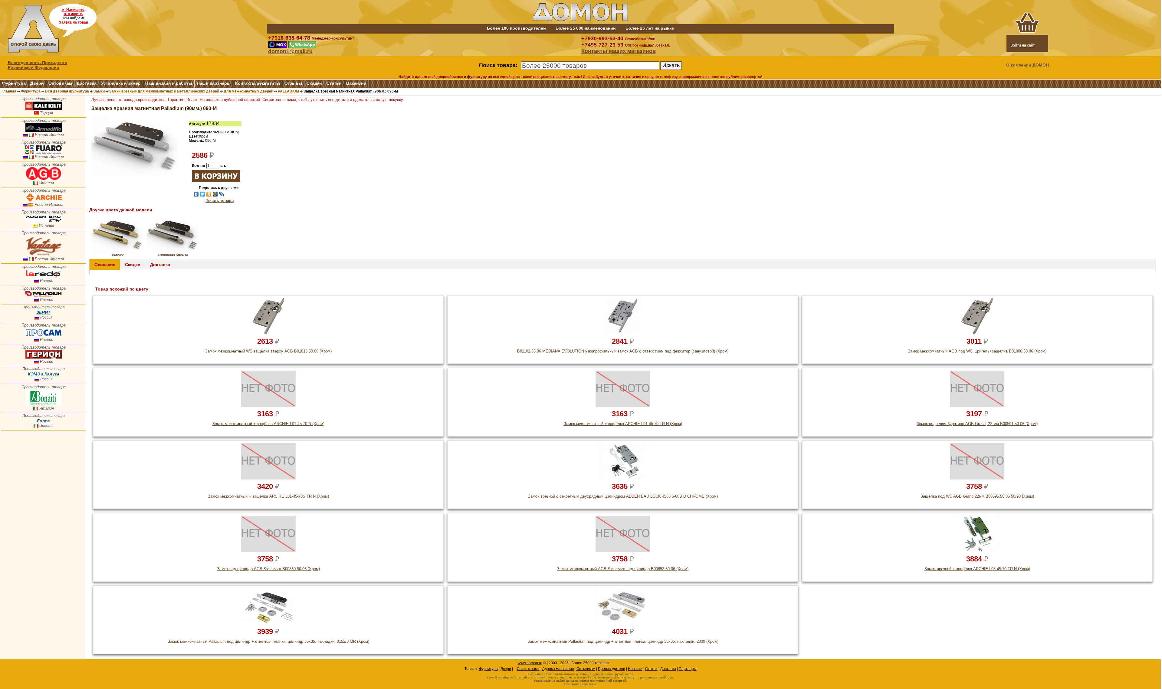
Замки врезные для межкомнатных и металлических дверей (164, 91)
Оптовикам (60, 83)
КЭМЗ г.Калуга (43, 374)
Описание (104, 264)
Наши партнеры (214, 83)
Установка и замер (121, 83)
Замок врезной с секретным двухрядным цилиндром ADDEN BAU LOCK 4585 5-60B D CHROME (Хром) (623, 496)
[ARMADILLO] (43, 130)
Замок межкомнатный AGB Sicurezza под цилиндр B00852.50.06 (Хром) (622, 569)
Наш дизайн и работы (168, 83)
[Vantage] (43, 254)
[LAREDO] (43, 276)
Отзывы (293, 83)
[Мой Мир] (215, 194)
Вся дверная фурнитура (67, 91)
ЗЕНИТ (43, 312)
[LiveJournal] (221, 194)
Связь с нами (528, 669)
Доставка (87, 83)
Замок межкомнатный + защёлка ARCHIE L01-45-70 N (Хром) (268, 423)
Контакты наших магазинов (618, 51)
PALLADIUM (288, 91)
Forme (43, 420)
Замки (99, 91)
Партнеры (688, 669)
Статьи (334, 83)
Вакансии (356, 83)
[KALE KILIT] (43, 108)
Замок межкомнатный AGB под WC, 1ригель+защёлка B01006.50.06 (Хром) (977, 351)
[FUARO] (43, 152)
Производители (611, 669)
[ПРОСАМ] (43, 335)
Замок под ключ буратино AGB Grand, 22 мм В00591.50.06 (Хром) (977, 423)
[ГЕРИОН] (43, 357)
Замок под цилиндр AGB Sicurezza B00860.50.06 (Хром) (268, 569)
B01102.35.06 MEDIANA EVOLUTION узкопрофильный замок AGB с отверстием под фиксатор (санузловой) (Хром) (622, 351)
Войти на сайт (1022, 45)
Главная (9, 91)
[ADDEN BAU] (43, 221)
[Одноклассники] (209, 194)
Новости (635, 669)
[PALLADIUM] (43, 295)
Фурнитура (14, 83)
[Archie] (43, 200)
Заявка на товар (73, 22)
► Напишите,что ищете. (73, 12)
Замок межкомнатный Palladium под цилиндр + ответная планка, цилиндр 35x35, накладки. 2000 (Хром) (622, 641)
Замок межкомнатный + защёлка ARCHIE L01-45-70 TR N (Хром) (623, 423)
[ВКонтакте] (196, 194)
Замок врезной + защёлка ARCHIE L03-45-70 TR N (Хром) (977, 569)
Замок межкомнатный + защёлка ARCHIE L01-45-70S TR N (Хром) (268, 496)
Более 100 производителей (516, 28)
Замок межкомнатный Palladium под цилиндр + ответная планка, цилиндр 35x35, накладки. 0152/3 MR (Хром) (268, 641)
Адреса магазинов (558, 669)
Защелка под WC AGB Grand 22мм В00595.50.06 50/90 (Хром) (977, 496)
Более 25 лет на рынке (649, 28)
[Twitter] (202, 194)
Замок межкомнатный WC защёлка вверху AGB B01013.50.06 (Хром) (268, 351)
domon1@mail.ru (290, 51)
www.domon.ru (530, 663)
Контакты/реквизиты (257, 83)
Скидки (314, 83)
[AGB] (43, 178)
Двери (37, 83)
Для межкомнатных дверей (248, 91)
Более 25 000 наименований (586, 28)
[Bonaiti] (43, 404)
